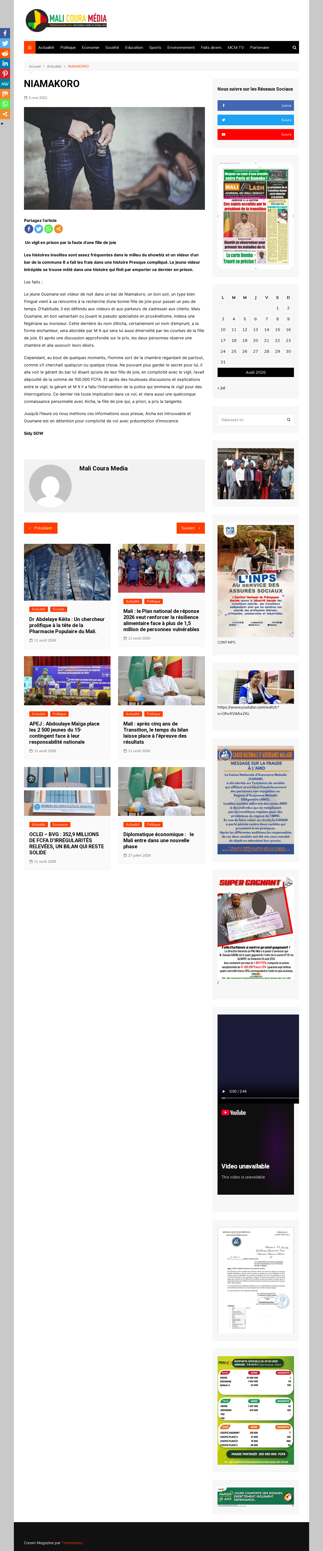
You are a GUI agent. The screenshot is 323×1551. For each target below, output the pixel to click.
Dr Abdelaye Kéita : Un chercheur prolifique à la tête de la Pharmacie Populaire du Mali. (67, 625)
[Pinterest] (5, 74)
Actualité (46, 47)
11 (233, 329)
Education (134, 47)
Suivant (188, 528)
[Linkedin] (5, 63)
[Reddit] (5, 53)
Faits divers (211, 47)
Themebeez (72, 1542)
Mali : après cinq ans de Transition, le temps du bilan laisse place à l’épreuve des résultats (155, 733)
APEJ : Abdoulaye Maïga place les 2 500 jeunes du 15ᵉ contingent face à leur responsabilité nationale (64, 733)
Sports (155, 47)
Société (112, 47)
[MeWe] (5, 84)
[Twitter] (38, 228)
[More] (58, 228)
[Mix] (5, 94)
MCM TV (236, 47)
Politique (68, 47)
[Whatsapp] (48, 228)
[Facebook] (28, 228)
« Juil (221, 387)
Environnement (181, 47)
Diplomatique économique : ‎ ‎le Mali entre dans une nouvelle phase (158, 840)
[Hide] (2, 124)
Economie (90, 47)
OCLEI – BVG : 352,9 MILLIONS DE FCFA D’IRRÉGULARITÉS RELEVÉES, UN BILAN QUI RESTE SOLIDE (66, 843)
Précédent (43, 528)
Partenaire (259, 47)
